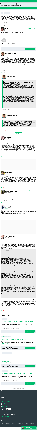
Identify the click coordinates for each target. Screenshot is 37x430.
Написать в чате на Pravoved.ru (6, 401)
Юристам (3, 395)
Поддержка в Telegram (5, 404)
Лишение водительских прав (7, 353)
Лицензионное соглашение (5, 416)
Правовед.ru (3, 390)
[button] (18, 19)
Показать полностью (5, 343)
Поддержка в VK (4, 406)
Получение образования (6, 336)
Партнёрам (3, 397)
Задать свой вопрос (30, 49)
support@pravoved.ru (5, 403)
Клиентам (3, 392)
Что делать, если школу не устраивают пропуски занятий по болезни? (14, 339)
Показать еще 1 (18, 133)
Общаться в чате (32, 28)
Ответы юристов (4, 25)
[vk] (1, 420)
